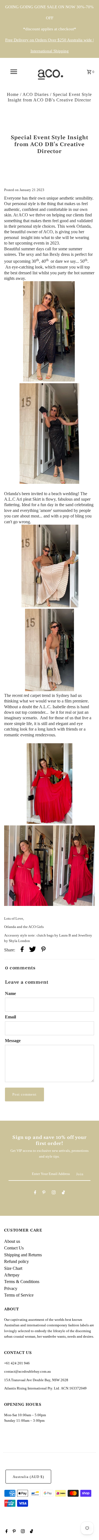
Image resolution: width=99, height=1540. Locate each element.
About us (12, 1241)
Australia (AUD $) (28, 1477)
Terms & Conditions (21, 1281)
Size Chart (13, 1268)
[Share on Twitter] (32, 949)
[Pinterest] (43, 1193)
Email (10, 1017)
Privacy (10, 1288)
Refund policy (16, 1261)
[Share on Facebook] (22, 949)
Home (13, 94)
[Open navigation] (13, 72)
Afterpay (12, 1275)
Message (13, 1040)
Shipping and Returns (23, 1254)
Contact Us (14, 1248)
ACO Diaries (36, 94)
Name (10, 993)
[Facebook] (35, 1193)
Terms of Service (19, 1295)
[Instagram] (54, 1193)
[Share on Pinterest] (43, 949)
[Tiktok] (63, 1193)
